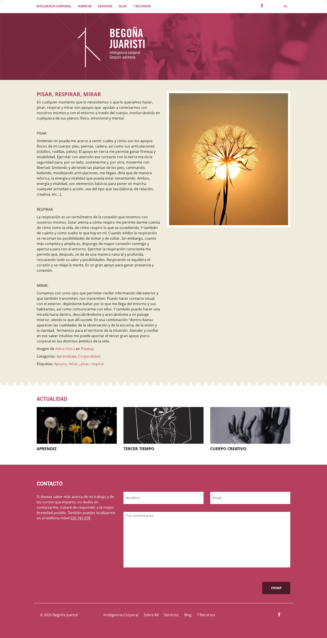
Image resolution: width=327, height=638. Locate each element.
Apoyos (60, 363)
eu (285, 6)
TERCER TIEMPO (138, 448)
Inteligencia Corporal (54, 6)
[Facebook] (262, 6)
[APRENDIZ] (77, 425)
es (274, 6)
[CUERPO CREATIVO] (250, 425)
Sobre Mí (84, 6)
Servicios (105, 6)
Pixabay (87, 348)
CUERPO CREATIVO (228, 448)
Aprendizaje (66, 356)
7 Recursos (142, 6)
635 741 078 (80, 518)
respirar (97, 363)
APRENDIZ (47, 448)
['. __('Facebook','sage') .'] (279, 615)
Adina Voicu (65, 348)
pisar (85, 363)
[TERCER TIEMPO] (163, 425)
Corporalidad (89, 356)
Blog (123, 6)
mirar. (74, 363)
